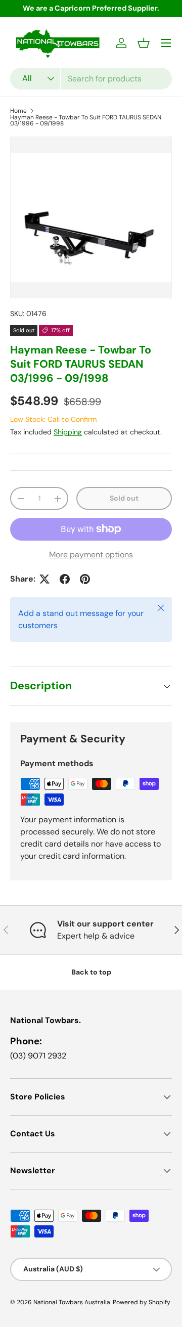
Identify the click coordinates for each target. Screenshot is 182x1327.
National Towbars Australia (71, 1302)
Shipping (68, 431)
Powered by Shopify (141, 1302)
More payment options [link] (91, 554)
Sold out (124, 498)
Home (18, 111)
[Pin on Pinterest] (85, 579)
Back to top (91, 972)
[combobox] (91, 79)
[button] (143, 43)
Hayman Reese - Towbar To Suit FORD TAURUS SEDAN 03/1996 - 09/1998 (85, 120)
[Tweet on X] (44, 579)
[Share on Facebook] (65, 579)
